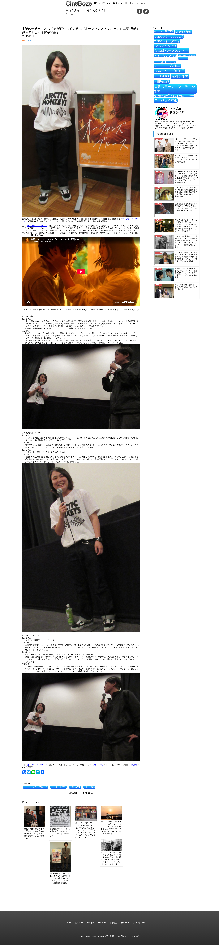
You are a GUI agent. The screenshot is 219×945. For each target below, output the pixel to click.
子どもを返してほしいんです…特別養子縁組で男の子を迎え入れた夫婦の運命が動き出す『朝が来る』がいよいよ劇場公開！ (186, 192)
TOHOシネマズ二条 (167, 41)
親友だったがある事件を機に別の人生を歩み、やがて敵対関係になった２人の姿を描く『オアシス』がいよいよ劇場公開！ (186, 273)
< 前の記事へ (74, 793)
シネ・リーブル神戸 (169, 71)
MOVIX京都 (183, 32)
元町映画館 (132, 765)
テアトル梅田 (162, 75)
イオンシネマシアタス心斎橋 (187, 55)
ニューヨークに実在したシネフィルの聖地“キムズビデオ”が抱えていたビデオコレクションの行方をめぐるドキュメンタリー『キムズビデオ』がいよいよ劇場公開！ (85, 830)
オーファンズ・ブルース (37, 226)
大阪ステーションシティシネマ (174, 89)
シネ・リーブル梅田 (167, 65)
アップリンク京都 (165, 55)
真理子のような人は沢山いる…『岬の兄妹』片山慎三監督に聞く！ (186, 287)
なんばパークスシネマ (171, 50)
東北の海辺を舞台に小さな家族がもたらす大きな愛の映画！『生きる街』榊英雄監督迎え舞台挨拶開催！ (34, 833)
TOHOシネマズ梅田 (165, 45)
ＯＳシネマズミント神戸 (182, 96)
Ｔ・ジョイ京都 (165, 100)
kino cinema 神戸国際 (163, 31)
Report (30, 40)
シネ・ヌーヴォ (170, 62)
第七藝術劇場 (161, 96)
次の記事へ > (88, 793)
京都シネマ (75, 787)
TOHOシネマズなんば (168, 36)
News (23, 40)
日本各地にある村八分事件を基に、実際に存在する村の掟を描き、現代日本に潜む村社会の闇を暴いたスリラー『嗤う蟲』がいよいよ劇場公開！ (186, 257)
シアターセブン (97, 765)
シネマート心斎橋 (159, 62)
